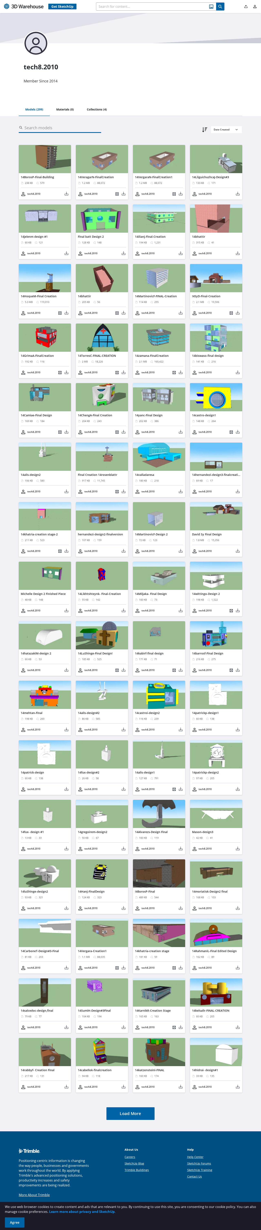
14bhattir (198, 237)
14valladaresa (144, 475)
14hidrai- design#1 (205, 1070)
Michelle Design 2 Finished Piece (43, 594)
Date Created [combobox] (221, 129)
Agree (14, 1222)
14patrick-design (32, 772)
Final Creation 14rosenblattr (97, 475)
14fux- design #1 (32, 832)
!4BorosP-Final (145, 891)
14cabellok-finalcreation (95, 1070)
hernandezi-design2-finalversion (100, 534)
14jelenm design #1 (34, 237)
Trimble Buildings (137, 1170)
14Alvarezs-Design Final (151, 832)
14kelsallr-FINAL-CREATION (210, 1010)
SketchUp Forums (199, 1163)
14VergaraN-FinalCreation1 (154, 177)
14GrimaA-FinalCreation (37, 356)
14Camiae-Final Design (36, 415)
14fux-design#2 (88, 772)
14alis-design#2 (89, 713)
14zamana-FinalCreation (152, 356)
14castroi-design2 (147, 713)
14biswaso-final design (208, 356)
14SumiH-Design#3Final (94, 1010)
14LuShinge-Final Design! (95, 653)
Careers (130, 1157)
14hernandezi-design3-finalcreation (217, 475)
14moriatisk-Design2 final (210, 891)
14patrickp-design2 (205, 772)
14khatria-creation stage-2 (39, 534)
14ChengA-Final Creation (95, 415)
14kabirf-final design (149, 653)
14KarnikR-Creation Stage (153, 1010)
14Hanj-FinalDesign (91, 891)
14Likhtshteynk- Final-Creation (99, 594)
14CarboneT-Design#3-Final (40, 951)
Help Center (195, 1157)
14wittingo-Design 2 (206, 594)
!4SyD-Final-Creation (206, 296)
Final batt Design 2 (91, 237)
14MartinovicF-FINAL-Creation (156, 296)
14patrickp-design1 (205, 713)
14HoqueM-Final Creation (38, 296)
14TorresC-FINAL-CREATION (97, 356)
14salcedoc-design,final (37, 1010)
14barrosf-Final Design (207, 653)
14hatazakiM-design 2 (36, 653)
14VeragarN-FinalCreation (96, 177)
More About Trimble (34, 1195)
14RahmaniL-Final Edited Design (214, 951)
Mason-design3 (202, 832)
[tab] (34, 109)
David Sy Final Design (207, 534)
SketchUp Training (199, 1170)
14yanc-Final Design (149, 415)
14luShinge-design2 (34, 891)
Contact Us (194, 1176)
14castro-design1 (204, 415)
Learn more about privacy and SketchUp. (82, 1211)
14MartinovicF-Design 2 (151, 534)
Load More (130, 1113)
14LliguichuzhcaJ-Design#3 (210, 177)
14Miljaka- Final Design (151, 594)
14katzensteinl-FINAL (149, 1070)
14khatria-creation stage (152, 951)
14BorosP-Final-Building (37, 177)
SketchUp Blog (134, 1163)
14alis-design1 (145, 772)
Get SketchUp (62, 6)
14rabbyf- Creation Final (37, 1070)
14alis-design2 (31, 475)
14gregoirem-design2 (92, 832)
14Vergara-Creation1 (92, 951)
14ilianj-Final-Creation (150, 237)
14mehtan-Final (31, 713)
